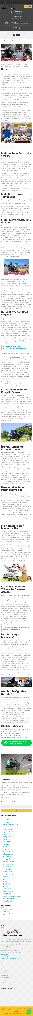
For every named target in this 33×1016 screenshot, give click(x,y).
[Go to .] (1, 39)
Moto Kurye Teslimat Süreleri (10, 879)
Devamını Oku (5, 798)
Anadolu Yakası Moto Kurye (9, 893)
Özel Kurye (5, 843)
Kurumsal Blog (6, 913)
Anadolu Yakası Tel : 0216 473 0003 (10, 735)
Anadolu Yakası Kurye (8, 909)
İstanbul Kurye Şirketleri (8, 874)
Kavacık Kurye (6, 819)
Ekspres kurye (6, 883)
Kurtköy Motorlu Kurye (8, 822)
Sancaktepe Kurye (7, 829)
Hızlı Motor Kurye (7, 866)
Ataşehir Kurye (6, 834)
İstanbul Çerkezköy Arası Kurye (10, 824)
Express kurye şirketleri (8, 864)
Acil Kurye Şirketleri (7, 849)
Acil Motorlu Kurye (7, 859)
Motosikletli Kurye (7, 890)
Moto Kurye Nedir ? (7, 886)
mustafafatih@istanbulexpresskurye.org (15, 737)
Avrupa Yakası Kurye (7, 911)
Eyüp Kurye (5, 826)
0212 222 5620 (4, 954)
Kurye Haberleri (6, 878)
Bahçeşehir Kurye (7, 827)
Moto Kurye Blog (7, 914)
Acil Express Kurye (7, 871)
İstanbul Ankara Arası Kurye (9, 839)
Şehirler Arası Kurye (7, 841)
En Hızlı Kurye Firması (8, 851)
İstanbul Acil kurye (7, 868)
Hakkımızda (11, 2)
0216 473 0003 (4, 956)
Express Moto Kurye (7, 848)
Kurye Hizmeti (6, 853)
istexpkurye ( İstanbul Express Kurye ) (12, 896)
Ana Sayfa (4, 2)
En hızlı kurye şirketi (7, 856)
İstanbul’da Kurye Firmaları (9, 863)
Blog (16, 2)
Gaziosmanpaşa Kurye (8, 831)
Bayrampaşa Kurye (7, 901)
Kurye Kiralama (6, 876)
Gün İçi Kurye (6, 844)
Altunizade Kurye (7, 821)
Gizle (11, 147)
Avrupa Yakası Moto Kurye (9, 891)
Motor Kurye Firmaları (8, 885)
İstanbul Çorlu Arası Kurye (9, 838)
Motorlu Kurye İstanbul (8, 898)
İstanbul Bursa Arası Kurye (9, 836)
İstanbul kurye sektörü (8, 861)
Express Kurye (6, 846)
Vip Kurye (5, 881)
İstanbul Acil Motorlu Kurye (9, 869)
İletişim (29, 2)
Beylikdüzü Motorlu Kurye (9, 895)
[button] (29, 1011)
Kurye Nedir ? (5, 779)
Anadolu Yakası (4, 973)
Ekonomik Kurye (6, 858)
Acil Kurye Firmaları (7, 888)
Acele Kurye (6, 900)
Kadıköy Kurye (6, 832)
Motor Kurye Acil (7, 873)
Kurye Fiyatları (22, 2)
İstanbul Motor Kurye (8, 854)
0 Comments (8, 66)
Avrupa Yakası (4, 975)
